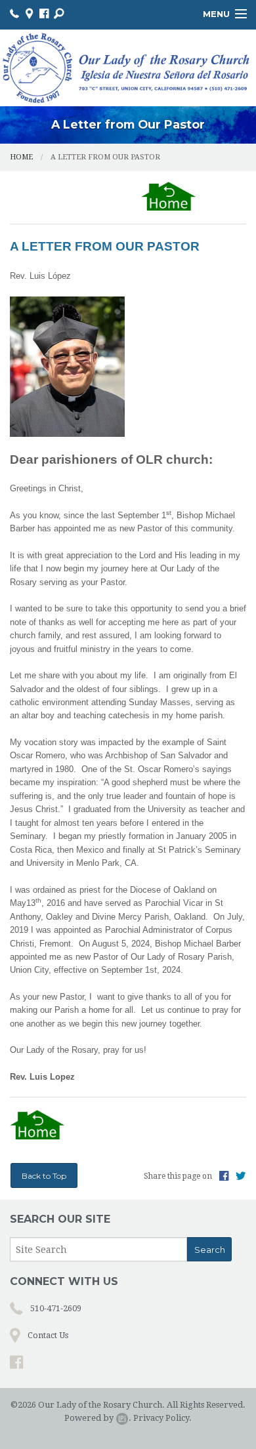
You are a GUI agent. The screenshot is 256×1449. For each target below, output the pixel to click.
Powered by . (97, 1418)
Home (21, 157)
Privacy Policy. (162, 1418)
